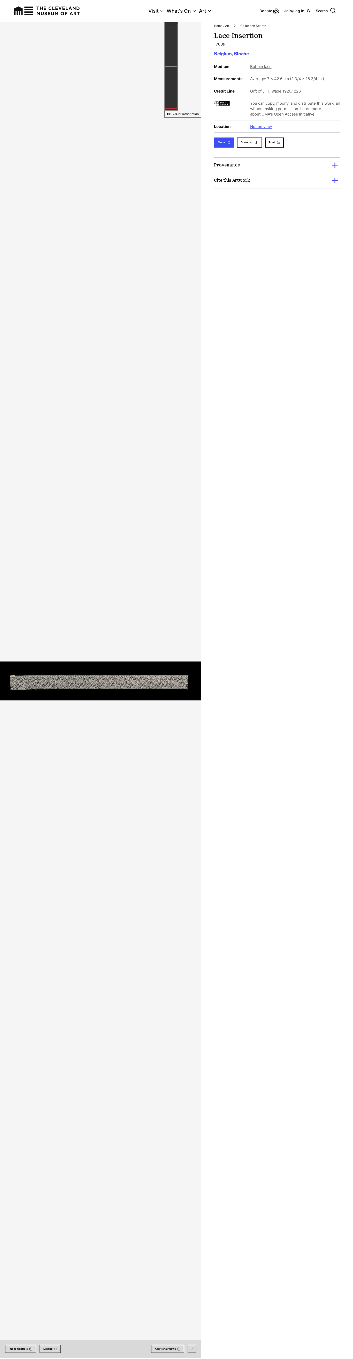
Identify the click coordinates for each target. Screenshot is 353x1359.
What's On (179, 11)
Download (247, 142)
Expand (47, 1348)
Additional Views (165, 1348)
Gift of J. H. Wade (265, 91)
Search (322, 11)
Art (202, 11)
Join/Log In (294, 11)
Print (272, 142)
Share (221, 142)
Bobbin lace (261, 66)
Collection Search (253, 26)
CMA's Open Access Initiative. (289, 114)
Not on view (261, 126)
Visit (153, 11)
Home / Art (221, 26)
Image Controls (18, 1348)
